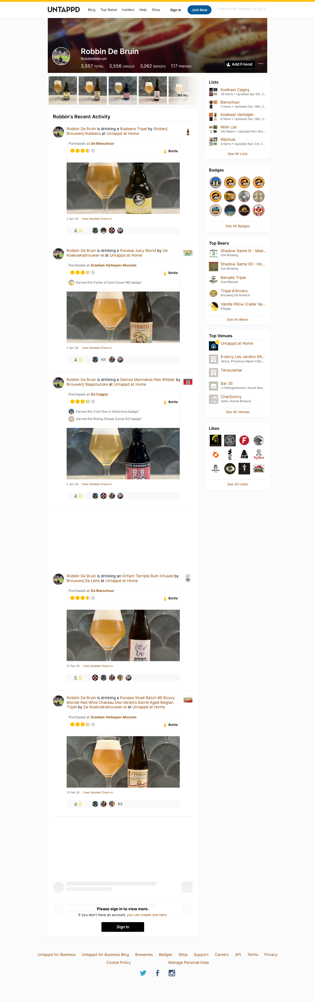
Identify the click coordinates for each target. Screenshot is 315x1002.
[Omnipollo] (244, 455)
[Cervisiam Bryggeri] (258, 469)
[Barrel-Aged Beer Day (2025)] (244, 197)
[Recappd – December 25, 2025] (258, 183)
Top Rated (108, 10)
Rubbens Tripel (133, 128)
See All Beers (237, 319)
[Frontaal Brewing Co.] (244, 441)
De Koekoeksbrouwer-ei (105, 707)
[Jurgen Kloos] (95, 230)
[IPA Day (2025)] (258, 197)
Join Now (199, 10)
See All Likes (237, 484)
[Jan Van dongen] (120, 678)
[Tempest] (244, 469)
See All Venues (238, 412)
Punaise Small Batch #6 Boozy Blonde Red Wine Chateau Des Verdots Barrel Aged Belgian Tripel (121, 702)
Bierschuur (230, 102)
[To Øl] (230, 455)
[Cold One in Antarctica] (215, 183)
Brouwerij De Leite (83, 580)
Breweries (144, 954)
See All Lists (238, 154)
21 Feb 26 (73, 666)
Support (201, 954)
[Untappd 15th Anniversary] (230, 197)
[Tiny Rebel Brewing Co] (258, 455)
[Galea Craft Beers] (215, 441)
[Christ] (112, 360)
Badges (165, 954)
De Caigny (99, 394)
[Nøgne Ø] (215, 455)
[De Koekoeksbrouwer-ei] (103, 360)
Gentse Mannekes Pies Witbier (147, 379)
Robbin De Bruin (81, 128)
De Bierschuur (102, 143)
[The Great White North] (258, 211)
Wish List (228, 127)
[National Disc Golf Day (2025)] (215, 211)
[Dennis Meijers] (120, 230)
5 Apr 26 (72, 218)
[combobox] (242, 9)
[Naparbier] (230, 469)
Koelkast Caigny (235, 89)
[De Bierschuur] (103, 230)
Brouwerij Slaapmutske (87, 384)
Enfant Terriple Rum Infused (147, 576)
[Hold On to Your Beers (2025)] (244, 211)
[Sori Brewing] (230, 441)
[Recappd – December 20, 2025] (215, 197)
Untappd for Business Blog (105, 954)
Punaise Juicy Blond (138, 250)
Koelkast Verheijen (237, 114)
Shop (156, 10)
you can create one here (146, 915)
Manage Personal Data (188, 962)
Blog (91, 10)
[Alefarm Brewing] (215, 469)
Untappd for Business (57, 954)
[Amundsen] (258, 441)
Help (143, 10)
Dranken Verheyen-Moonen (113, 265)
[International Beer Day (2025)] (230, 211)
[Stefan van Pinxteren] (112, 230)
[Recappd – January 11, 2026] (230, 183)
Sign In (175, 10)
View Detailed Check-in (97, 218)
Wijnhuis (228, 139)
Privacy (271, 954)
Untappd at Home (122, 133)
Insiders (128, 10)
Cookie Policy (118, 962)
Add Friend (242, 64)
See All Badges (238, 226)
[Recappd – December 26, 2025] (244, 183)
